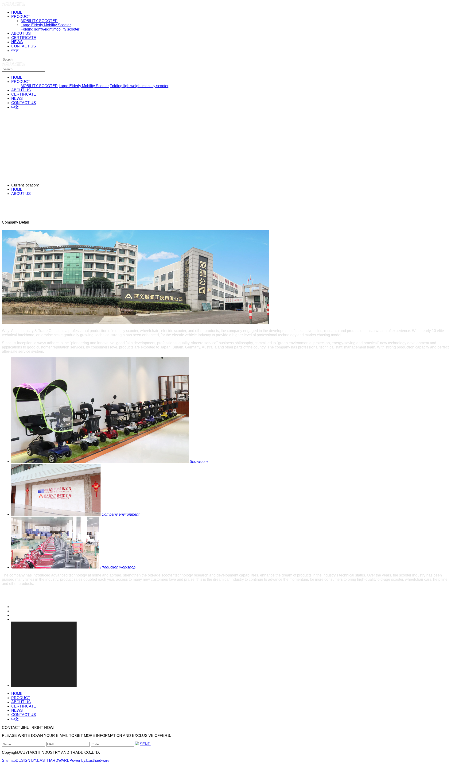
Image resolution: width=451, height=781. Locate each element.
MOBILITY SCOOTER (39, 21)
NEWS (17, 99)
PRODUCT (20, 82)
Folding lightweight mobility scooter (50, 29)
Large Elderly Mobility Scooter (46, 25)
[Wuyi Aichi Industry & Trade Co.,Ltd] (13, 4)
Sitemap (9, 760)
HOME (17, 77)
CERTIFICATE (23, 94)
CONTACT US (23, 103)
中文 (15, 107)
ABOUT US (21, 90)
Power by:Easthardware (89, 760)
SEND (145, 744)
